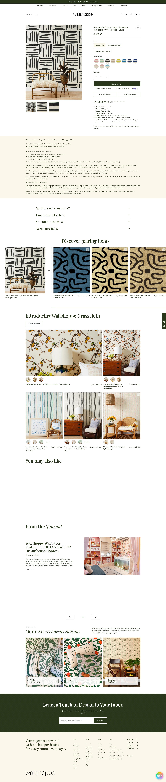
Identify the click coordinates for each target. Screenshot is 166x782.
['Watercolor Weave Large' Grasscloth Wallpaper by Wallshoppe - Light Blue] (107, 66)
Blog (87, 765)
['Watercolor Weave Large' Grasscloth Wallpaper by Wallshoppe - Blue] (129, 61)
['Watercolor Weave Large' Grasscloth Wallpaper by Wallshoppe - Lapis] (124, 61)
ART (74, 6)
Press (87, 762)
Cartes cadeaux (102, 758)
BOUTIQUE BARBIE (96, 6)
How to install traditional (117, 756)
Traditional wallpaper (76, 745)
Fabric (75, 768)
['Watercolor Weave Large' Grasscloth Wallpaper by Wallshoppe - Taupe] (113, 61)
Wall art (75, 765)
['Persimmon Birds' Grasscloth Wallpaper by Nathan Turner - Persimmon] (35, 379)
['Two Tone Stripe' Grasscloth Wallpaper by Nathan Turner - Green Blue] (41, 442)
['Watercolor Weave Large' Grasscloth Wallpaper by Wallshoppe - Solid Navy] (135, 61)
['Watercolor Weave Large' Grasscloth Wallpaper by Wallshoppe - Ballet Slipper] (96, 66)
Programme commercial (89, 748)
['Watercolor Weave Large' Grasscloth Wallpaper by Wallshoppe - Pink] (96, 61)
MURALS (65, 6)
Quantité (96, 72)
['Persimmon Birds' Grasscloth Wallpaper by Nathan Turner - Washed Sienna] (41, 379)
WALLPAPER (40, 6)
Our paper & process (89, 758)
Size (95, 41)
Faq (111, 744)
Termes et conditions (115, 750)
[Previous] (70, 616)
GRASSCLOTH (53, 6)
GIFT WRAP (111, 6)
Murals (75, 762)
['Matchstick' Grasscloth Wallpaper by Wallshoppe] (106, 442)
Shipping (100, 744)
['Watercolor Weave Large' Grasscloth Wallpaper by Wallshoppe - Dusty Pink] (102, 66)
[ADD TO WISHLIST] (137, 28)
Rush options (101, 750)
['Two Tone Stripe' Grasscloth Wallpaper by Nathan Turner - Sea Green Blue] (28, 442)
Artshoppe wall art (71, 173)
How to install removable (117, 753)
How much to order (101, 754)
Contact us (113, 747)
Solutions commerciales (89, 753)
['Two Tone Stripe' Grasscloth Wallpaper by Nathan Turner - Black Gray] (67, 442)
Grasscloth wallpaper (76, 755)
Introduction (89, 744)
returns (96, 128)
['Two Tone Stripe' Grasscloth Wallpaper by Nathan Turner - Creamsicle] (35, 442)
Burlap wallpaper (78, 759)
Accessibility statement (116, 759)
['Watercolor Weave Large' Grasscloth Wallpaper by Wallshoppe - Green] (102, 61)
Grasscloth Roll (99, 45)
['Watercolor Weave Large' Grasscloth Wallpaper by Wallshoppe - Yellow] (118, 61)
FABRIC (83, 6)
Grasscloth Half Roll (114, 45)
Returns (100, 747)
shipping (135, 126)
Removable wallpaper (76, 750)
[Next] (96, 616)
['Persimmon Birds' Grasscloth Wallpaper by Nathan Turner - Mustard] (28, 379)
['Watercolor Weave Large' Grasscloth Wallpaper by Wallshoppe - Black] (107, 61)
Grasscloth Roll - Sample (102, 51)
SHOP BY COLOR (124, 6)
